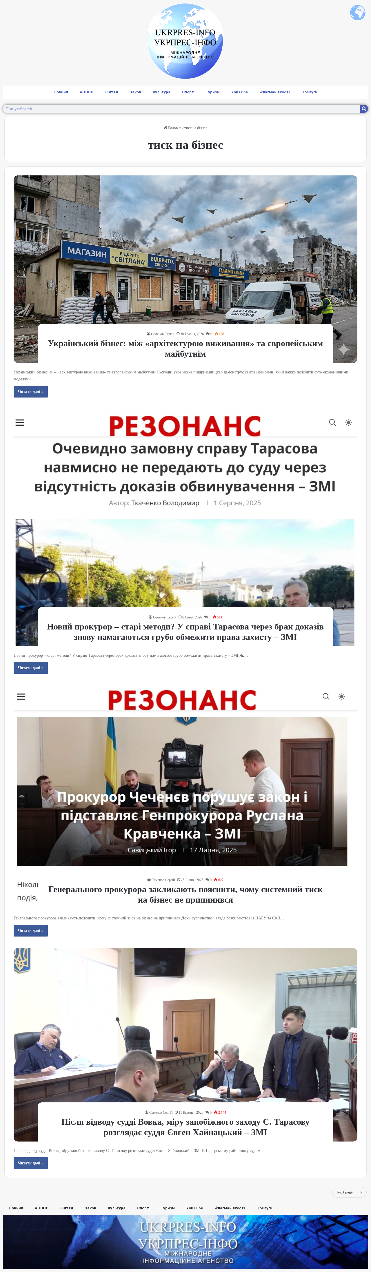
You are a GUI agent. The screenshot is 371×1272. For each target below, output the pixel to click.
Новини (61, 92)
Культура (161, 92)
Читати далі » (30, 391)
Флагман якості (274, 92)
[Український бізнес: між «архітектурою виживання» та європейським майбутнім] (185, 269)
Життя (111, 92)
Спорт (188, 92)
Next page (345, 1192)
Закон (135, 92)
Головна (174, 128)
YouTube (239, 92)
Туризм (212, 92)
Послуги (309, 92)
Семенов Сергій (162, 334)
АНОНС (86, 92)
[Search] (364, 109)
